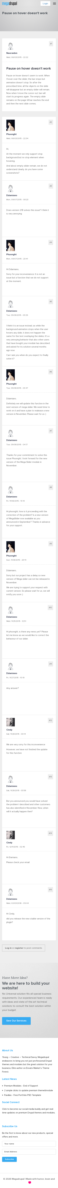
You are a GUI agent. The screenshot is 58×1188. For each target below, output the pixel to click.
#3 (51, 186)
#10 (50, 608)
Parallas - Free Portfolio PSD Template (22, 1095)
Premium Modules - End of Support (21, 1086)
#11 (50, 664)
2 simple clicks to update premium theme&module (28, 1090)
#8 (51, 487)
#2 (51, 122)
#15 (50, 890)
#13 (50, 777)
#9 (51, 544)
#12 (50, 720)
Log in (8, 948)
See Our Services (16, 1020)
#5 (51, 302)
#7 (51, 431)
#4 (51, 242)
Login (45, 3)
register (19, 948)
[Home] (9, 3)
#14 (50, 833)
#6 (51, 372)
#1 (51, 44)
